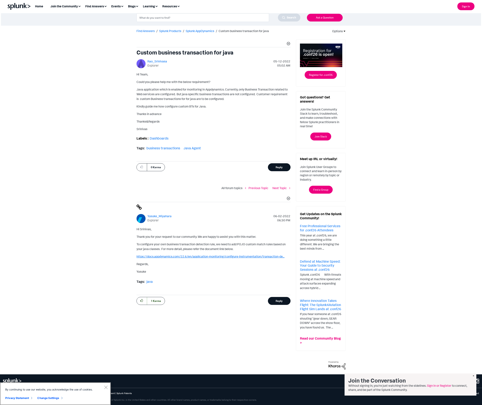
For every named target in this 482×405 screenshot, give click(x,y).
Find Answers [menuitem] (94, 6)
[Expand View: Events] (122, 6)
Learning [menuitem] (149, 6)
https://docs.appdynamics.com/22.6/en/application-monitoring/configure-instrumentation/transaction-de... (210, 256)
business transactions (163, 148)
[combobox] (218, 17)
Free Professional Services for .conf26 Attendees (320, 228)
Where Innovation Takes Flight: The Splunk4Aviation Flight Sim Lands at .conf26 (320, 304)
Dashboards (159, 138)
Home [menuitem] (39, 6)
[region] (55, 393)
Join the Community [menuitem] (64, 6)
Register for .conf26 (321, 74)
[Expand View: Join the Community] (79, 6)
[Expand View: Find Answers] (105, 6)
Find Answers (146, 31)
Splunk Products (170, 31)
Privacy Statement (17, 398)
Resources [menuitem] (169, 6)
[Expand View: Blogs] (137, 6)
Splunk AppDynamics (200, 31)
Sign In (466, 6)
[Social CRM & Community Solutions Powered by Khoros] (337, 365)
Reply (279, 167)
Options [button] (336, 31)
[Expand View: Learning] (156, 6)
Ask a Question (325, 17)
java (149, 281)
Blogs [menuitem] (132, 6)
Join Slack (321, 136)
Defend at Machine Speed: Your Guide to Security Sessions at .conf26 (320, 265)
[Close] (106, 387)
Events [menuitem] (116, 6)
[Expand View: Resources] (178, 6)
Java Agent (192, 148)
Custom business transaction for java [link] (244, 31)
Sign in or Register (439, 385)
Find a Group (320, 189)
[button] (287, 44)
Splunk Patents (124, 393)
